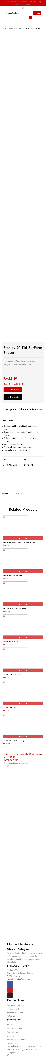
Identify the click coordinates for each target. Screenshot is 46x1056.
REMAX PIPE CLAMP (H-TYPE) (13, 741)
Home (4, 28)
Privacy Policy (12, 1032)
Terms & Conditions (15, 1028)
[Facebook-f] (10, 984)
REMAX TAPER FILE (9, 708)
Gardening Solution (14, 1009)
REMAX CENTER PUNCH (11, 674)
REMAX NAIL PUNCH (10, 641)
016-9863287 (18, 966)
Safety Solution (13, 1016)
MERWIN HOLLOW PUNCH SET (14, 608)
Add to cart (14, 389)
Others (20, 28)
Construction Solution (15, 1005)
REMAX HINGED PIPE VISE (12, 575)
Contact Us (11, 1043)
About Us (10, 1024)
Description (10, 409)
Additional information (30, 409)
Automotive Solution (15, 1012)
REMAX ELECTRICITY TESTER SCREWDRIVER (19, 542)
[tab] (10, 409)
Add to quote (13, 397)
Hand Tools (12, 28)
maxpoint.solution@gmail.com (18, 979)
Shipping (10, 1036)
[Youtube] (10, 990)
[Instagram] (10, 995)
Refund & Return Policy (16, 1039)
